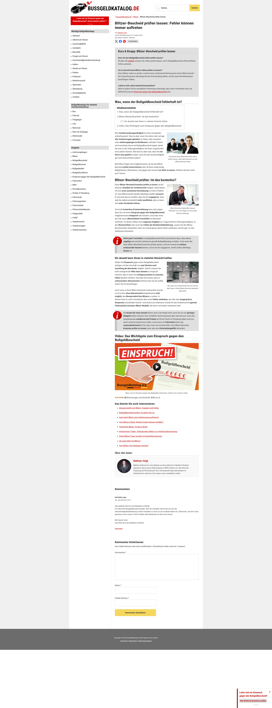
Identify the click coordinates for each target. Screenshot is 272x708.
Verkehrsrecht (78, 222)
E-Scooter (76, 140)
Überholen (76, 85)
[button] (116, 42)
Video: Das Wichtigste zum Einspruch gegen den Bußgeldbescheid (150, 126)
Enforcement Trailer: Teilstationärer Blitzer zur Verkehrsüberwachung (148, 431)
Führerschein (78, 205)
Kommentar (120, 552)
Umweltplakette (79, 93)
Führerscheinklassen (81, 209)
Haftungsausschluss (145, 641)
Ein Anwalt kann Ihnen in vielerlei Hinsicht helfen (145, 121)
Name (118, 585)
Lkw (74, 124)
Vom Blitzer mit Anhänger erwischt (133, 446)
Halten (75, 64)
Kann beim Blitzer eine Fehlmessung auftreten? (139, 417)
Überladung (77, 89)
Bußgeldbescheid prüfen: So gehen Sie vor (137, 413)
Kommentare (133, 41)
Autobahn (76, 48)
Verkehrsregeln (78, 226)
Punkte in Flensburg (80, 193)
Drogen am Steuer (80, 56)
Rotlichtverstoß (78, 81)
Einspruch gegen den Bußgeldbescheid (150, 92)
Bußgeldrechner (79, 164)
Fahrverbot (77, 181)
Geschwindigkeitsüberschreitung (86, 60)
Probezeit (76, 77)
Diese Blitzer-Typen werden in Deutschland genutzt (140, 436)
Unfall (74, 218)
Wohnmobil (77, 136)
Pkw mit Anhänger (80, 132)
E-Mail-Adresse (122, 598)
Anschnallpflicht (79, 44)
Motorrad (76, 128)
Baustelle (76, 52)
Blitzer (135, 17)
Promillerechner (79, 189)
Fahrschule (77, 197)
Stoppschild (77, 214)
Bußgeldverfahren (80, 173)
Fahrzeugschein (79, 201)
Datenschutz (133, 641)
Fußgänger (77, 120)
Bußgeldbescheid (79, 160)
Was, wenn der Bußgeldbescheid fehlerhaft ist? (141, 112)
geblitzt (131, 61)
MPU (74, 185)
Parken (75, 72)
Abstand (76, 36)
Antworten (119, 529)
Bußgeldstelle (78, 169)
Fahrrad (75, 115)
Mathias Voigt (122, 33)
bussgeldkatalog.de (124, 17)
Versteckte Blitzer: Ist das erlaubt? (133, 427)
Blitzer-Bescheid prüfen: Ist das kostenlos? (139, 116)
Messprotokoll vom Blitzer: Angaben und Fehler (139, 408)
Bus (74, 111)
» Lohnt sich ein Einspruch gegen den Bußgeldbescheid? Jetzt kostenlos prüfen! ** (90, 19)
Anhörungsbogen (79, 152)
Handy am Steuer (79, 68)
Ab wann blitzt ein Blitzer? (130, 441)
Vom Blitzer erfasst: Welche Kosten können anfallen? (141, 422)
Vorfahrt (75, 97)
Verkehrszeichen (79, 230)
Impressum (124, 641)
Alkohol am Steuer (80, 40)
